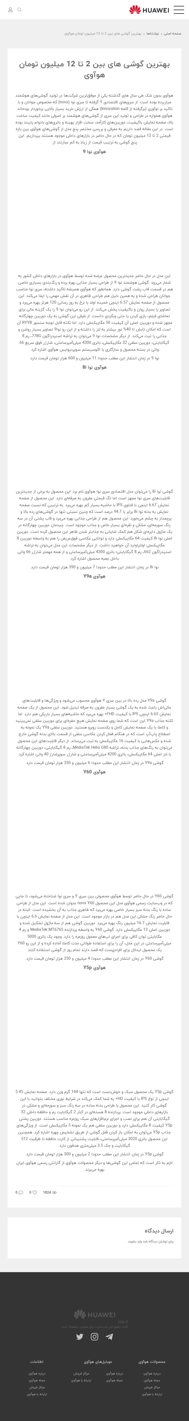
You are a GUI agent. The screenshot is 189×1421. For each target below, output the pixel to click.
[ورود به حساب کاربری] (10, 10)
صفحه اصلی (172, 34)
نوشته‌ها (152, 34)
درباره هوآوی (151, 1373)
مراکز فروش (152, 1387)
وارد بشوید (135, 1241)
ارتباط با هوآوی (152, 1394)
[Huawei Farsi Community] (149, 9)
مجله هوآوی (152, 1380)
